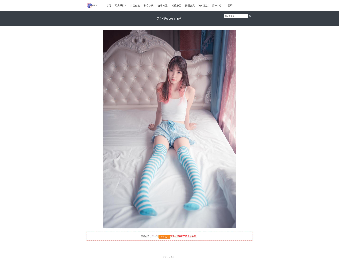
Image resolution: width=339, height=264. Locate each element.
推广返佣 (203, 5)
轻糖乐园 (176, 5)
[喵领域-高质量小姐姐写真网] (92, 5)
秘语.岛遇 (162, 5)
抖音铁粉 (148, 5)
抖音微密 (135, 5)
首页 (108, 5)
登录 (230, 5)
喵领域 (171, 257)
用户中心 (217, 5)
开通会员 (190, 5)
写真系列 (119, 5)
